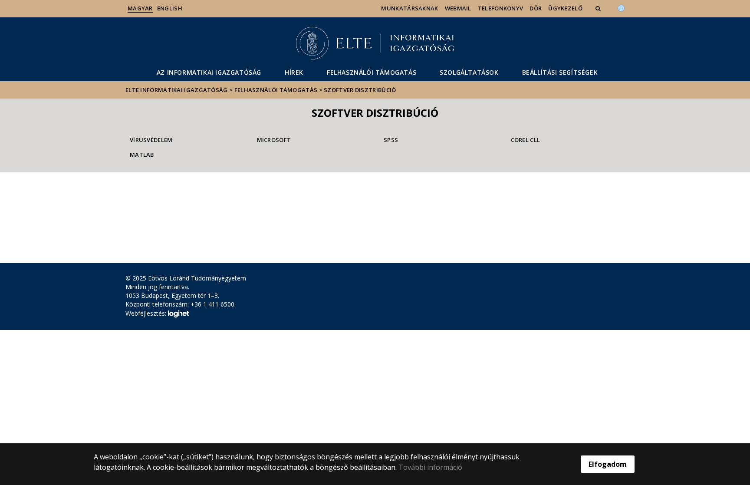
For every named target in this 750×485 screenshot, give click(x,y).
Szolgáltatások (469, 72)
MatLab (142, 154)
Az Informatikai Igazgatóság (209, 72)
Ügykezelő (565, 8)
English (169, 8)
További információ (430, 467)
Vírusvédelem (151, 140)
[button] (598, 8)
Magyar (140, 8)
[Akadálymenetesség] (621, 7)
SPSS (391, 140)
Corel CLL (525, 140)
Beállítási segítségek (560, 72)
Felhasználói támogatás (371, 72)
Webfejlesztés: (146, 313)
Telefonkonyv (500, 8)
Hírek (294, 72)
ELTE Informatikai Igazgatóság (176, 90)
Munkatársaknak (409, 8)
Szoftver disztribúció (360, 90)
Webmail (458, 8)
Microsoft (274, 140)
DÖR (536, 8)
